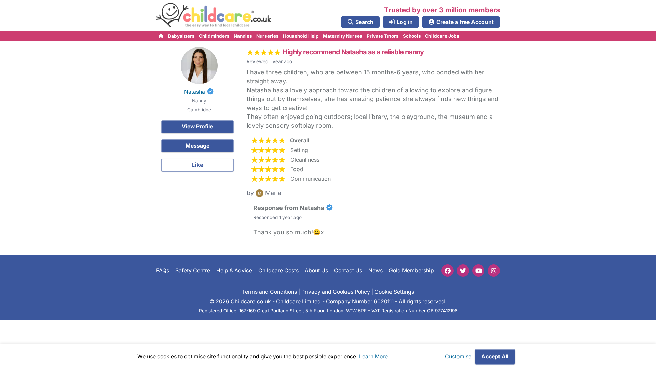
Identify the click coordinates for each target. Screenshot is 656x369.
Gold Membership (411, 270)
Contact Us (348, 270)
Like (197, 164)
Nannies (243, 36)
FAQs (162, 270)
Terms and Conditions (269, 291)
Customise (458, 356)
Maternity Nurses (343, 36)
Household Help (301, 36)
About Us (316, 270)
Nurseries (267, 36)
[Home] (161, 36)
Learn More (373, 356)
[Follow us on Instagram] (494, 270)
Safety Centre (192, 270)
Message (197, 145)
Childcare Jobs (442, 36)
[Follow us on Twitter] (463, 270)
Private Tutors (383, 36)
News (375, 270)
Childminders (214, 36)
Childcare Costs (278, 270)
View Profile (197, 126)
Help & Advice (234, 270)
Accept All (494, 356)
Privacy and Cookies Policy (335, 291)
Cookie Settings (394, 291)
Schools (412, 36)
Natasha (194, 91)
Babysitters (181, 36)
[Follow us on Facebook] (447, 270)
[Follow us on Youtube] (478, 270)
